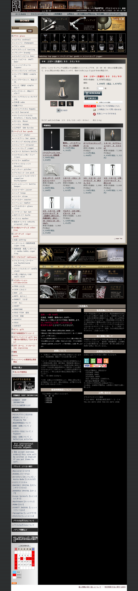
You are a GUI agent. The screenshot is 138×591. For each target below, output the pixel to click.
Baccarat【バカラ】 (22, 471)
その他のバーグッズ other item (24, 229)
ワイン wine (19, 46)
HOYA (15, 356)
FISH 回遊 (19, 316)
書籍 (15, 352)
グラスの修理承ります (22, 405)
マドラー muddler (22, 160)
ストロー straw (20, 196)
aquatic (18, 319)
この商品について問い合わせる (109, 109)
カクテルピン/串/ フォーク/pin (24, 156)
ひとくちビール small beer (23, 60)
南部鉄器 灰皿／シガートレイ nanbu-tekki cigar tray (25, 251)
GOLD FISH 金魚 (21, 313)
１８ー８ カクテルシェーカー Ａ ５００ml (112, 145)
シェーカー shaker (22, 135)
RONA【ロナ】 (19, 505)
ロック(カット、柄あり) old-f (24, 92)
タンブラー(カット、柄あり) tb (25, 81)
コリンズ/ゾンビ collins (25, 71)
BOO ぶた (18, 293)
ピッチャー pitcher (22, 169)
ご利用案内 (57, 14)
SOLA (16, 323)
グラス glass (19, 36)
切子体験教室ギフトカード (23, 333)
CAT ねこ (18, 303)
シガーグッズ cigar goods (22, 235)
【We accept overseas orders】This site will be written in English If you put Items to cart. (25, 457)
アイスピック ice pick (24, 173)
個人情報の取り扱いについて (90, 587)
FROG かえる (19, 286)
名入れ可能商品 (21, 372)
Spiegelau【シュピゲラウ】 (25, 513)
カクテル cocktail (22, 40)
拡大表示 (64, 110)
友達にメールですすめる (106, 114)
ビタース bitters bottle (25, 151)
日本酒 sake (19, 102)
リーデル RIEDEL (21, 125)
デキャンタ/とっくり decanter (22, 165)
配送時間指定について (22, 423)
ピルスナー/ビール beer (24, 56)
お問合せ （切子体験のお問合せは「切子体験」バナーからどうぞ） (94, 14)
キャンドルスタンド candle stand (25, 270)
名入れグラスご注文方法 (22, 414)
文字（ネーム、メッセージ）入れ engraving (24, 347)
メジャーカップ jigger (24, 148)
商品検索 (15, 28)
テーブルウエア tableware (24, 257)
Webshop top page (48, 56)
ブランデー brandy (22, 53)
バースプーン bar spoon (24, 138)
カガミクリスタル (20, 482)
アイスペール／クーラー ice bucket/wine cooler (23, 263)
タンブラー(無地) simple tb (25, 75)
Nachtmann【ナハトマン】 (24, 502)
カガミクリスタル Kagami (25, 109)
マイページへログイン (39, 14)
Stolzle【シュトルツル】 (24, 516)
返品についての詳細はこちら (108, 106)
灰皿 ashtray (20, 240)
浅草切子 (17, 326)
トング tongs (20, 193)
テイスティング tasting (24, 49)
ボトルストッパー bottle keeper (25, 185)
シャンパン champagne (24, 43)
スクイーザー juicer (23, 190)
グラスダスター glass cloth (23, 207)
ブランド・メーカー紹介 (22, 466)
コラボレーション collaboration (20, 281)
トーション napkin (22, 203)
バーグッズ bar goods (23, 131)
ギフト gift (18, 329)
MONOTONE (18, 309)
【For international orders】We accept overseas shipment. (23, 445)
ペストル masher (21, 218)
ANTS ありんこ (20, 296)
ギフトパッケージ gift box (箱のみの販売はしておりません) (25, 339)
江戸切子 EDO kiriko (24, 128)
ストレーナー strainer (24, 145)
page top (119, 238)
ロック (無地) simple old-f (24, 86)
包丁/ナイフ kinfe (22, 215)
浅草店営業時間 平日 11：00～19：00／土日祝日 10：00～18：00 (101, 10)
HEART (16, 306)
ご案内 (15, 410)
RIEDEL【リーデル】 (21, 474)
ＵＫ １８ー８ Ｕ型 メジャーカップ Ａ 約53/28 (113, 180)
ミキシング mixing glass (25, 142)
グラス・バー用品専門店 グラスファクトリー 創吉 (105, 8)
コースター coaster (22, 200)
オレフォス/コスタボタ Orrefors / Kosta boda (25, 116)
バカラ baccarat (21, 112)
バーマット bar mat (22, 212)
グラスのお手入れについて (23, 521)
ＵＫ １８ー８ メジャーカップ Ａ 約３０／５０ (92, 180)
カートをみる (20, 14)
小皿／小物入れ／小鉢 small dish (23, 275)
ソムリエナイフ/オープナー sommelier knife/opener (25, 178)
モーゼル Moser (21, 121)
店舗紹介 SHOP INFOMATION (25, 395)
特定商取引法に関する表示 (115, 587)
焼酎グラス (18, 106)
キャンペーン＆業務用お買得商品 (24, 361)
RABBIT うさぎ (20, 299)
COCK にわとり (20, 289)
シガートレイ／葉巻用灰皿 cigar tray (24, 244)
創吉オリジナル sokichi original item (24, 223)
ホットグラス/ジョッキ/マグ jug (25, 98)
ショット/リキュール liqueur (22, 66)
